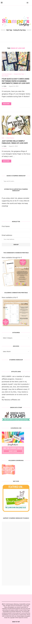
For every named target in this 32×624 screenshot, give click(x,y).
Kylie (5, 86)
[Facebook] (22, 2)
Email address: (7, 235)
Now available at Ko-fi (10, 297)
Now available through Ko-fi (12, 257)
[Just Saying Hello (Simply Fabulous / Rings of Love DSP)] (16, 125)
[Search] (30, 2)
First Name (6, 226)
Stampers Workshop (16, 359)
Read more (6, 103)
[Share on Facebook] (15, 107)
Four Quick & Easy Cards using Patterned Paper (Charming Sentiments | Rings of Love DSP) (16, 81)
